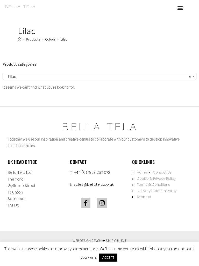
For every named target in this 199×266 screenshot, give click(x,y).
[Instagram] (102, 203)
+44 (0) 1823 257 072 (92, 172)
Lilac (63, 39)
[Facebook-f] (86, 203)
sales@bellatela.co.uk (94, 184)
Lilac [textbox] (98, 76)
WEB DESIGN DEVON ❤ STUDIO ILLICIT (99, 241)
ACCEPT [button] (108, 257)
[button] (180, 7)
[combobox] (99, 76)
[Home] (19, 39)
